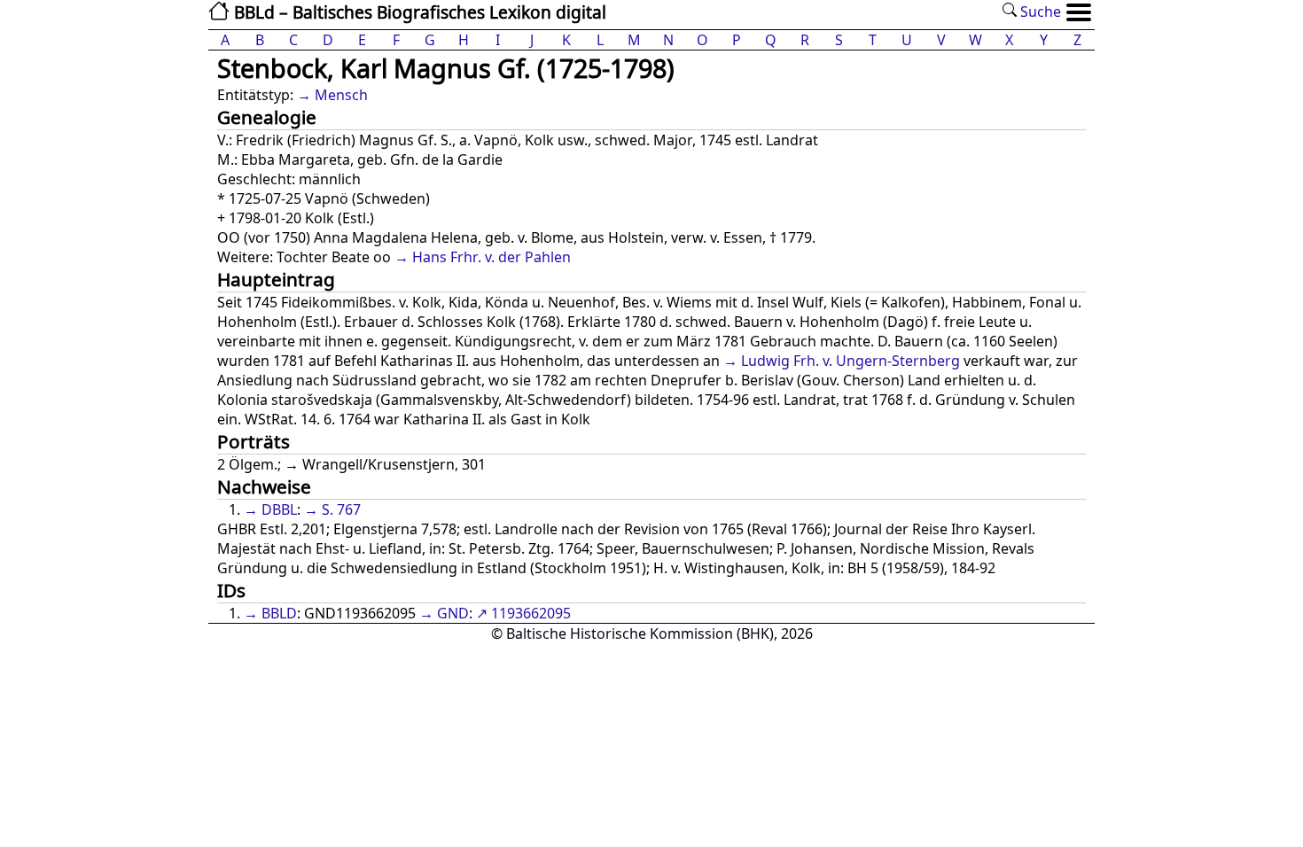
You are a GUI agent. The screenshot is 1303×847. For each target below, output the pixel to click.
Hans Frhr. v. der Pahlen (491, 257)
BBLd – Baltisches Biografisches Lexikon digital (418, 12)
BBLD (279, 613)
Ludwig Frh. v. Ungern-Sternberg (850, 360)
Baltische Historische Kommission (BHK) (640, 633)
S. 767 (341, 509)
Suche (1039, 11)
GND (453, 613)
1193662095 (531, 613)
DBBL (279, 509)
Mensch (341, 95)
